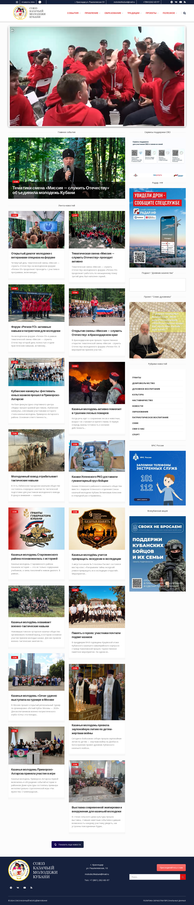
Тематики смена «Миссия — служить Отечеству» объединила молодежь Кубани (60, 190)
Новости (137, 405)
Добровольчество (143, 383)
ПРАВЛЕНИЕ (91, 13)
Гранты (136, 377)
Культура (138, 394)
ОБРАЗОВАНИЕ (113, 13)
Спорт (136, 434)
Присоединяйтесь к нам (171, 867)
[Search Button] (183, 877)
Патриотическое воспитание (150, 417)
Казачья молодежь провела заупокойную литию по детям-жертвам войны (92, 729)
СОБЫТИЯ (73, 13)
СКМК (16, 182)
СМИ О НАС (138, 428)
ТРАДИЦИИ (133, 13)
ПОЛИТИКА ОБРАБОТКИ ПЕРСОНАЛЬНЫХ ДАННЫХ (164, 900)
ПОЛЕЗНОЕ (169, 13)
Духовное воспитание (146, 388)
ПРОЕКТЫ (151, 13)
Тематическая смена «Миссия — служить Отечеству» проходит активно (93, 257)
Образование (140, 411)
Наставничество (142, 400)
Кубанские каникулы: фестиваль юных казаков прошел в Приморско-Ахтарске (35, 395)
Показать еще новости (69, 844)
